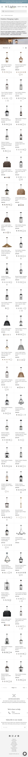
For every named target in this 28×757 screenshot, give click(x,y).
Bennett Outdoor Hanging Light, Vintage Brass (20, 512)
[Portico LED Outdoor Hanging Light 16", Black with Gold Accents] (21, 425)
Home (2, 15)
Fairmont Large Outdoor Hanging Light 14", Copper (20, 66)
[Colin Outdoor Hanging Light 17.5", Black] (21, 217)
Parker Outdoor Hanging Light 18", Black (20, 329)
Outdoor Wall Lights (5, 33)
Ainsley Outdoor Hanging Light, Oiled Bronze (20, 144)
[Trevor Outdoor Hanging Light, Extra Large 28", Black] (21, 162)
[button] (26, 6)
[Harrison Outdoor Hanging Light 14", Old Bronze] (21, 639)
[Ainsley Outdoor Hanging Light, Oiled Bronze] (21, 134)
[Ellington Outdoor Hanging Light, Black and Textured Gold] (7, 189)
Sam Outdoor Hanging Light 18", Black (20, 93)
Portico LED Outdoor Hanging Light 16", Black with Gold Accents (21, 434)
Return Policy (14, 742)
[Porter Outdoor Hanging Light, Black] (7, 399)
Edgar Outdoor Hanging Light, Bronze (20, 119)
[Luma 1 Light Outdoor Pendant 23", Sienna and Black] (21, 372)
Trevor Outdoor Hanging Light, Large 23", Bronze (6, 93)
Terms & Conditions (14, 744)
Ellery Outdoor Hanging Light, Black (20, 675)
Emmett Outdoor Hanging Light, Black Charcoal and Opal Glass (7, 567)
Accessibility (14, 745)
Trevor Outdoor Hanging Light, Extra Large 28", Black (20, 171)
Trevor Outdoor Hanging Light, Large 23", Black (20, 303)
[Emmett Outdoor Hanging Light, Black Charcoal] (21, 399)
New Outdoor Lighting (10, 31)
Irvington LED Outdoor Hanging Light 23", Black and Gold (7, 485)
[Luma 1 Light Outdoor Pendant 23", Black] (7, 321)
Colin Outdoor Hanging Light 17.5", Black (20, 225)
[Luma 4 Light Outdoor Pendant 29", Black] (7, 611)
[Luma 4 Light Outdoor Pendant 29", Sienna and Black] (21, 189)
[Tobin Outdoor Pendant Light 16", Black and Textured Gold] (7, 344)
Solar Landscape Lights (15, 34)
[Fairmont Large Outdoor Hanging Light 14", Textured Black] (21, 557)
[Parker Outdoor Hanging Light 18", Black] (21, 321)
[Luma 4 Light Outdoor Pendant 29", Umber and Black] (7, 162)
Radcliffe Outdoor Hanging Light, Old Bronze (5, 512)
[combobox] (14, 11)
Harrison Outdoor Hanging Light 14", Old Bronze (20, 648)
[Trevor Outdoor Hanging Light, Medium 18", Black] (21, 585)
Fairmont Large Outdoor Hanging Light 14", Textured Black (20, 567)
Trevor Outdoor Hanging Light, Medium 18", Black (20, 593)
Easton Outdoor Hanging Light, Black (21, 461)
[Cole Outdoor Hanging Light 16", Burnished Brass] (7, 57)
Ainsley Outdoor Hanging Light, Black (6, 277)
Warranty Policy (14, 743)
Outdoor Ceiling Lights (16, 33)
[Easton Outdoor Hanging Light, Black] (21, 452)
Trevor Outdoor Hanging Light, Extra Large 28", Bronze (6, 381)
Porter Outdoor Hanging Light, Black (6, 408)
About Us (14, 739)
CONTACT (19, 7)
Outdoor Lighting (21, 31)
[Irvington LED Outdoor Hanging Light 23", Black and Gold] (7, 476)
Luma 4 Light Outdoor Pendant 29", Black (6, 619)
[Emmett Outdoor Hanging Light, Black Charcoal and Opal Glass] (7, 557)
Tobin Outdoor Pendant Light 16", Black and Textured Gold (6, 354)
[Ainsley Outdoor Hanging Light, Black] (7, 268)
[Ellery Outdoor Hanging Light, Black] (21, 666)
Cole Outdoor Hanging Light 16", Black (20, 251)
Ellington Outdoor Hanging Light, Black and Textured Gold (6, 199)
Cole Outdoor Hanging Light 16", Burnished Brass (6, 66)
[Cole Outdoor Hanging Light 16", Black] (21, 242)
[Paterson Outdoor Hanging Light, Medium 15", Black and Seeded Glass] (7, 134)
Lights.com (17, 753)
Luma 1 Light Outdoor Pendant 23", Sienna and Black (21, 381)
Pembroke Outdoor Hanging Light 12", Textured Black (5, 539)
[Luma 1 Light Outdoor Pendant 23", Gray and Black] (21, 344)
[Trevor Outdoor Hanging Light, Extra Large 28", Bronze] (7, 372)
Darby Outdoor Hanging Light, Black (6, 461)
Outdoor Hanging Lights (8, 15)
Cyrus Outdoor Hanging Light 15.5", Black (6, 303)
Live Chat (14, 741)
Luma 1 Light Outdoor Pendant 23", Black (6, 329)
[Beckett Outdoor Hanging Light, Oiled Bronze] (7, 666)
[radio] (3, 72)
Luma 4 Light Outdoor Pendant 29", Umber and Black (6, 171)
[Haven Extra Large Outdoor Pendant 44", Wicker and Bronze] (7, 242)
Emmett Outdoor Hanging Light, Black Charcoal (20, 409)
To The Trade (14, 750)
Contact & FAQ (14, 740)
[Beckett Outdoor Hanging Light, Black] (7, 111)
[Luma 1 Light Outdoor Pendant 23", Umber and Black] (7, 217)
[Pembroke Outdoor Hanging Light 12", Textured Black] (7, 530)
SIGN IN (23, 7)
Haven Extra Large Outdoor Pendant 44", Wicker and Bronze (6, 252)
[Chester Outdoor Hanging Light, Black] (21, 476)
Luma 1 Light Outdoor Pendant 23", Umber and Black (6, 226)
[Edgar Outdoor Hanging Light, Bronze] (21, 111)
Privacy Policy (14, 751)
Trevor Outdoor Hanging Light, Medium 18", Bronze (20, 620)
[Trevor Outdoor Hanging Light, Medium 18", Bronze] (21, 611)
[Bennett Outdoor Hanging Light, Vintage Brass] (21, 502)
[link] (5, 688)
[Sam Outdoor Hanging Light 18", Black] (21, 84)
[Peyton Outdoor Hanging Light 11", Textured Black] (7, 585)
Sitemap (14, 746)
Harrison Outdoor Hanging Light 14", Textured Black (5, 434)
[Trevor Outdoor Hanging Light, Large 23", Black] (21, 294)
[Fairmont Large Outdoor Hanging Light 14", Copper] (21, 57)
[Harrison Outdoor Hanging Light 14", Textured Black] (7, 425)
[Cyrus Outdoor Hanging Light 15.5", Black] (7, 294)
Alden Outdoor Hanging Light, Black (6, 647)
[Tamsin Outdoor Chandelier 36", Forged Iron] (21, 530)
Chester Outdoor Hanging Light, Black (20, 484)
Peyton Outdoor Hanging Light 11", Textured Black (5, 594)
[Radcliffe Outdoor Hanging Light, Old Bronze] (7, 502)
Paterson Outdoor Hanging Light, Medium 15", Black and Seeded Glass (6, 144)
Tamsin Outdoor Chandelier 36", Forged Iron (20, 539)
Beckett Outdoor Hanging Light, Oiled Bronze (6, 676)
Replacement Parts (14, 747)
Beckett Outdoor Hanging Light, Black (6, 119)
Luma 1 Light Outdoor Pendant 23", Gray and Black (20, 354)
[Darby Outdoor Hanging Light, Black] (7, 452)
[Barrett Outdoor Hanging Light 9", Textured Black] (21, 268)
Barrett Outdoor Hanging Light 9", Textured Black (21, 277)
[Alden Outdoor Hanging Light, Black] (7, 639)
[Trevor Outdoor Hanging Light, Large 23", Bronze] (7, 84)
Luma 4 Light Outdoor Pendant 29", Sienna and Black (21, 199)
